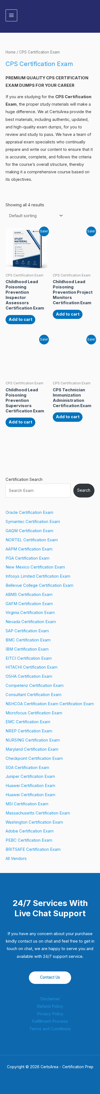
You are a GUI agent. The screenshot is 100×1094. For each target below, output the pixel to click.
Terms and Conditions (50, 1028)
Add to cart (20, 319)
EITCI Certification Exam (29, 658)
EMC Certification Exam (28, 721)
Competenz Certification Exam (35, 685)
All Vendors (16, 858)
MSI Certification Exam (27, 803)
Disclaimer (50, 998)
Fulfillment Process (50, 1021)
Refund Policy (50, 1006)
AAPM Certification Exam (29, 549)
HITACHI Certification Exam (32, 667)
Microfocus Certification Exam (34, 712)
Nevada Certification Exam (31, 621)
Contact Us (50, 977)
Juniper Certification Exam (30, 776)
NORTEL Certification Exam (32, 539)
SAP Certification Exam (27, 630)
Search (83, 490)
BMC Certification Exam (28, 640)
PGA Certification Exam (27, 558)
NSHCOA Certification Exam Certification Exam (50, 703)
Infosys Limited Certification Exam (38, 576)
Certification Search (24, 479)
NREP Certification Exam (29, 731)
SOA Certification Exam (27, 767)
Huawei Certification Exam (30, 785)
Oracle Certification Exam (29, 512)
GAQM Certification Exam (29, 530)
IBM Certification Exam (27, 649)
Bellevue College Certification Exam (39, 585)
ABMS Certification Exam (29, 594)
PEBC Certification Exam (29, 840)
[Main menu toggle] (11, 15)
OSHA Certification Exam (29, 676)
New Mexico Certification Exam (35, 567)
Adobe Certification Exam (30, 831)
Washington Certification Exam (34, 822)
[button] (92, 15)
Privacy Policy (50, 1013)
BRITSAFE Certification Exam (33, 849)
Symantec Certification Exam (33, 521)
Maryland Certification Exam (32, 749)
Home (11, 52)
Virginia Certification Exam (30, 612)
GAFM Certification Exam (29, 603)
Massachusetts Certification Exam (38, 813)
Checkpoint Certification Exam (34, 758)
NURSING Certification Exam (33, 740)
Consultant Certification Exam (33, 694)
